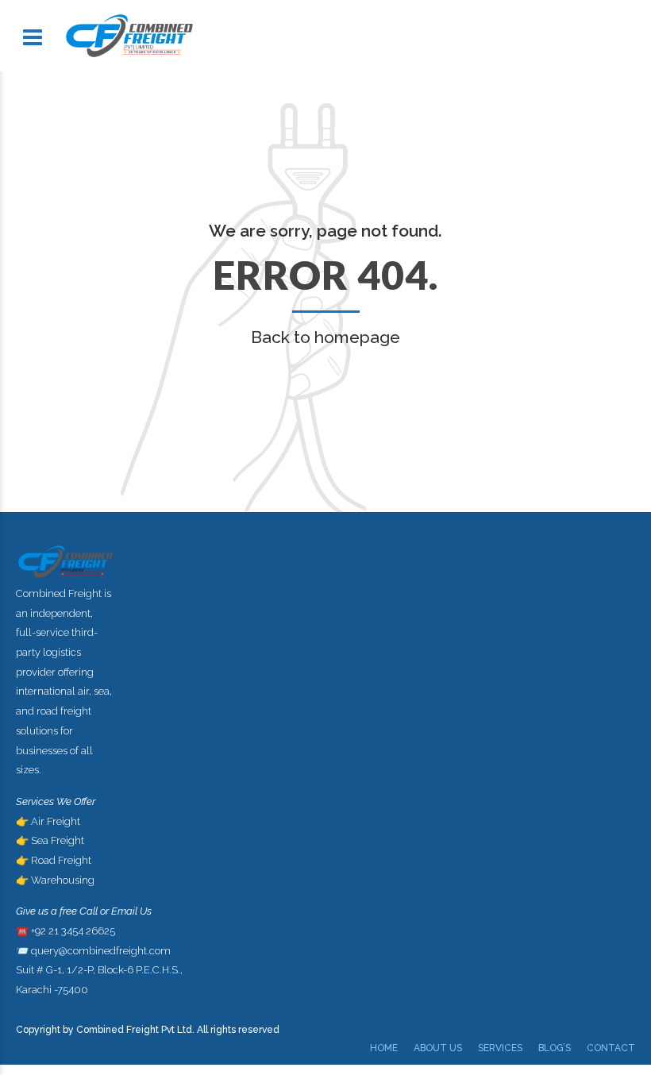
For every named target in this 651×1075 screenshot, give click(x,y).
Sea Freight (57, 840)
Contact (611, 1048)
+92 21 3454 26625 (73, 931)
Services (500, 1048)
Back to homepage (325, 337)
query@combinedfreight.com (101, 951)
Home (384, 1048)
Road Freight (61, 860)
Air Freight (55, 821)
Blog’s (554, 1048)
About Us (438, 1048)
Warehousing (62, 880)
